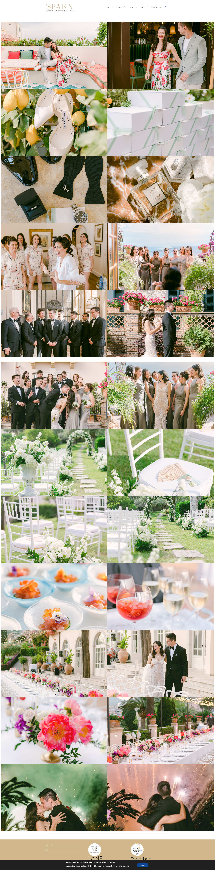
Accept (142, 865)
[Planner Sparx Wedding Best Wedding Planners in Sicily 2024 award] (150, 849)
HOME (110, 7)
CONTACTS (156, 7)
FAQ (46, 850)
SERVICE (134, 7)
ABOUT (144, 7)
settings (126, 866)
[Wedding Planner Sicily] (59, 7)
